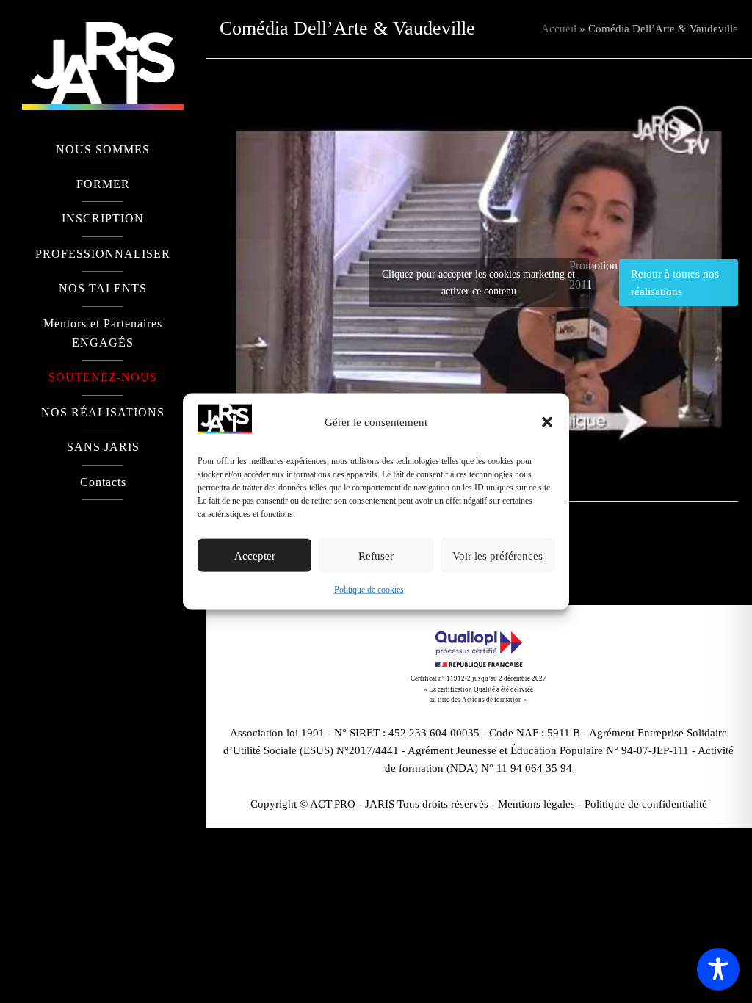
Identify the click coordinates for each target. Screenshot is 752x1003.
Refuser (376, 556)
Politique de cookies (369, 589)
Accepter (254, 556)
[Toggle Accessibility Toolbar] (718, 969)
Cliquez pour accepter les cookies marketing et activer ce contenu (478, 283)
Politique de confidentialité (646, 804)
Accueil (558, 29)
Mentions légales (536, 804)
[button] (547, 422)
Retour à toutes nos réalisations (675, 282)
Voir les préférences (497, 556)
